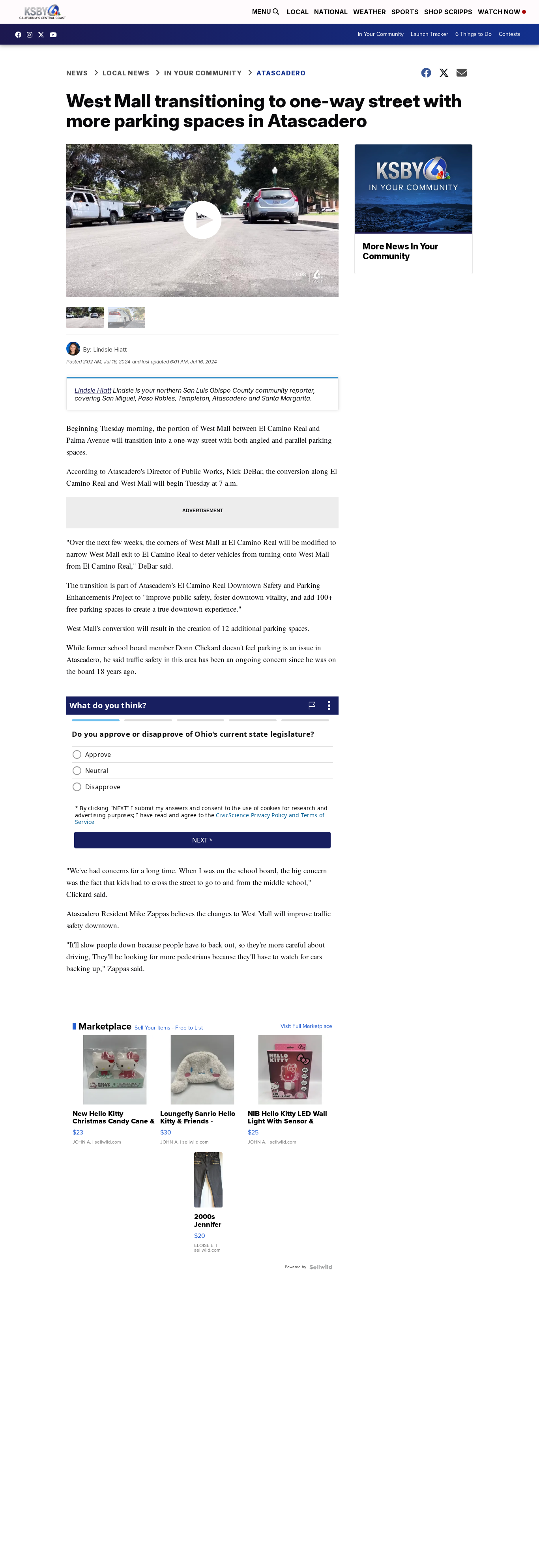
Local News (126, 73)
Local (298, 12)
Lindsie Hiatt (93, 390)
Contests (509, 34)
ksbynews (20, 35)
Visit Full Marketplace (306, 1026)
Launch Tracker (429, 34)
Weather (369, 12)
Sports (405, 12)
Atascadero (281, 73)
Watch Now (500, 12)
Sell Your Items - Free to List (169, 1028)
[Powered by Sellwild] (320, 1267)
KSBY (43, 35)
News (77, 73)
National (331, 12)
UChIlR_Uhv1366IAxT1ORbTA (55, 35)
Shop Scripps (448, 12)
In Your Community (381, 34)
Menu (262, 11)
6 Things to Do (473, 34)
